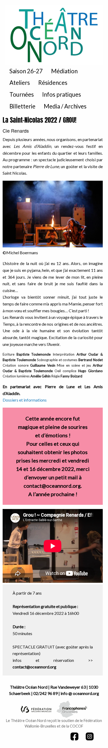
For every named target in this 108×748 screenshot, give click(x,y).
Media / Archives (65, 106)
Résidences (52, 82)
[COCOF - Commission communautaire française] (72, 708)
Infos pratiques (61, 94)
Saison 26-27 (26, 71)
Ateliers (19, 82)
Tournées (21, 94)
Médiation (64, 71)
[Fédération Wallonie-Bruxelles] (36, 708)
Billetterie (22, 106)
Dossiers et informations (25, 399)
